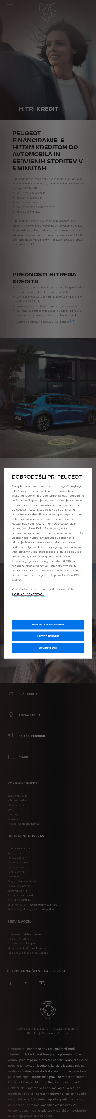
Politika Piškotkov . (28, 594)
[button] (48, 636)
